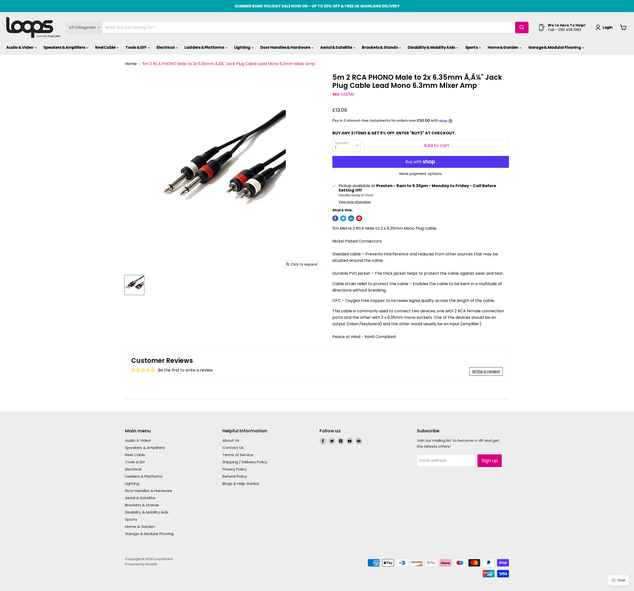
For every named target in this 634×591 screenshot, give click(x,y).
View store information (354, 202)
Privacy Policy (234, 469)
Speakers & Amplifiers (64, 47)
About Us (230, 440)
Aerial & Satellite (336, 47)
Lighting (242, 47)
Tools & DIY (136, 47)
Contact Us (233, 447)
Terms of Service (237, 454)
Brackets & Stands (380, 47)
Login (607, 27)
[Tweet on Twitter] (343, 218)
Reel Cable (105, 47)
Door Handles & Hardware (285, 47)
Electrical (166, 47)
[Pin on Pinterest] (359, 218)
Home (131, 64)
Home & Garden (503, 47)
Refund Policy (234, 476)
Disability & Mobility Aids (431, 47)
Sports (471, 47)
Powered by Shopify (141, 564)
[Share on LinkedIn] (351, 218)
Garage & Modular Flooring (554, 47)
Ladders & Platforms (205, 47)
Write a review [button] (486, 371)
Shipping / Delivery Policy (244, 462)
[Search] (521, 27)
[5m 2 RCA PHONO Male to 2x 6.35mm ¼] (134, 285)
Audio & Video (20, 47)
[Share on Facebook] (335, 218)
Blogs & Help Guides (240, 483)
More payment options (420, 174)
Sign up (489, 460)
